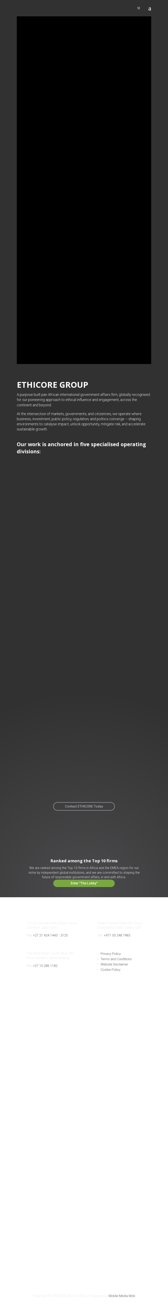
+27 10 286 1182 (45, 966)
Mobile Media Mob (122, 1296)
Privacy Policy (111, 954)
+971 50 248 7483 (117, 935)
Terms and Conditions (116, 959)
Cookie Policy (110, 970)
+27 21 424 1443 (45, 935)
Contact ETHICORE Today (84, 806)
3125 (64, 935)
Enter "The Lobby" (84, 883)
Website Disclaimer (114, 964)
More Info (44, 581)
